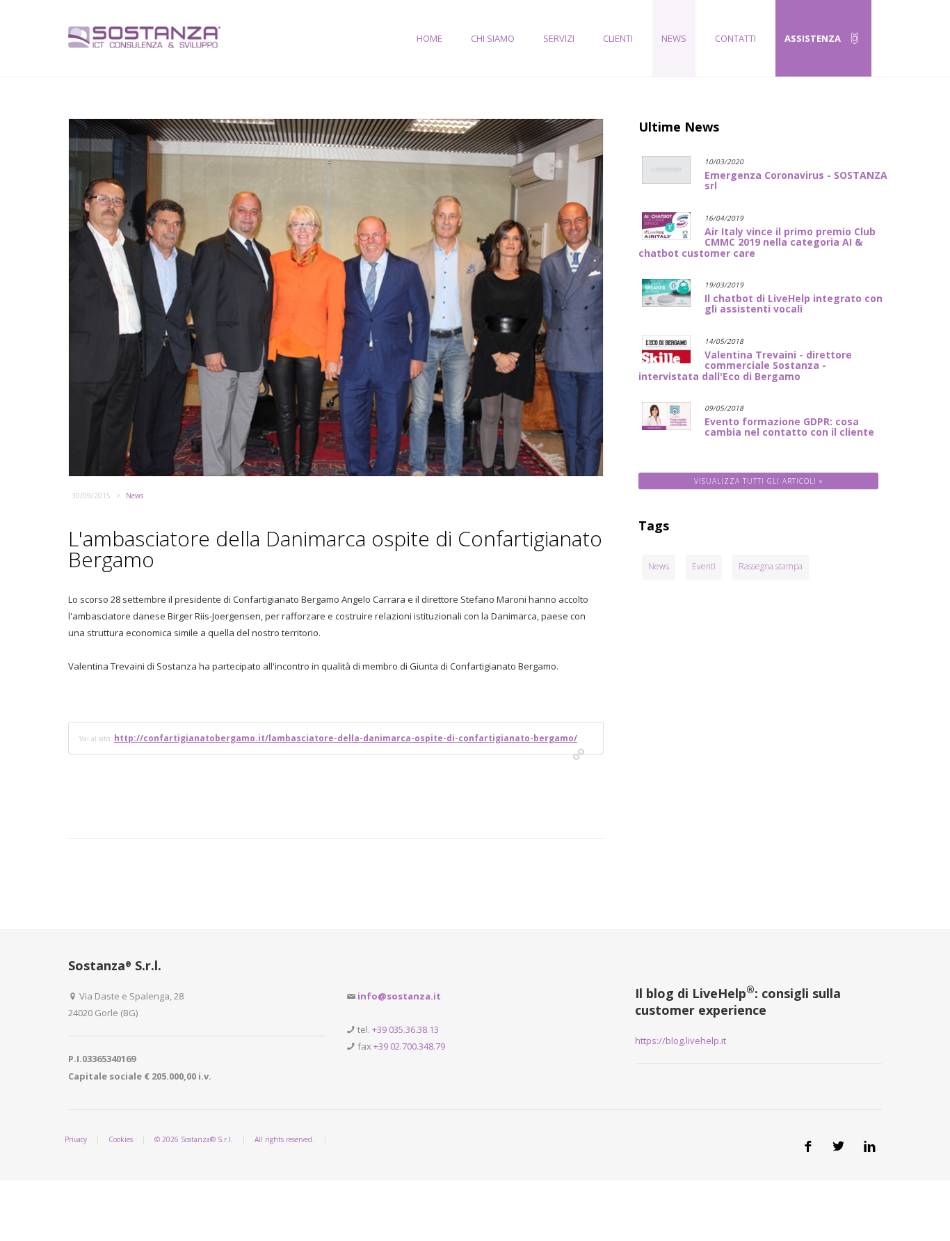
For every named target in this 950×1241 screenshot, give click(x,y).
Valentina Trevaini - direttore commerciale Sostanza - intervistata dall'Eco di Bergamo (745, 365)
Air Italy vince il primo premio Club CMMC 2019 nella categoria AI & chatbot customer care (757, 242)
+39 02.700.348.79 (409, 1046)
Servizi (558, 38)
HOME (429, 38)
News (673, 38)
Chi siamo (493, 38)
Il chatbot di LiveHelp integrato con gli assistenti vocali (794, 303)
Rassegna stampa (771, 566)
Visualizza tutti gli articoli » (758, 481)
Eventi (704, 566)
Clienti (618, 38)
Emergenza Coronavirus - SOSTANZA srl (796, 180)
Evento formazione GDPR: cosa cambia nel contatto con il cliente (789, 426)
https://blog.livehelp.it (680, 1040)
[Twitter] (839, 1146)
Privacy (76, 1139)
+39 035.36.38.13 (405, 1029)
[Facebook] (809, 1146)
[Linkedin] (870, 1146)
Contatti (735, 38)
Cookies (120, 1139)
